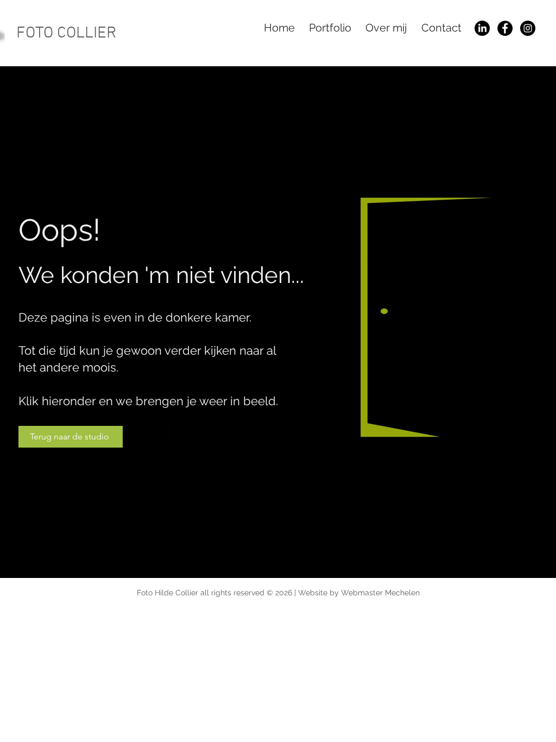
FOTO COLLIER (66, 33)
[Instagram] (527, 28)
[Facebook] (505, 28)
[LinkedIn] (482, 28)
